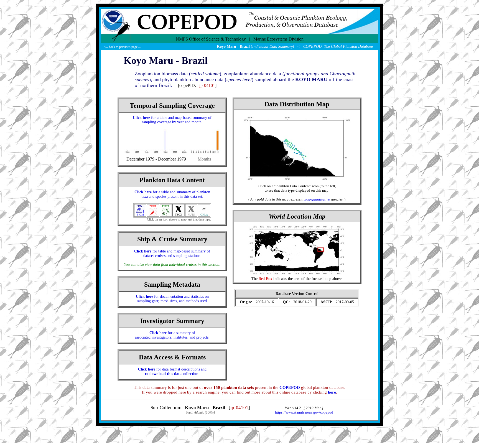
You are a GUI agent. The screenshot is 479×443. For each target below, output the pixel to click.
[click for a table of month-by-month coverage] (172, 153)
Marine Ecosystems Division (278, 39)
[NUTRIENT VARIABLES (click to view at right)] (191, 209)
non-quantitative (317, 199)
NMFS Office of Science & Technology (211, 39)
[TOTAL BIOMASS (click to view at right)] (140, 209)
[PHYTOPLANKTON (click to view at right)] (166, 212)
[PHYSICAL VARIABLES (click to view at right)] (178, 209)
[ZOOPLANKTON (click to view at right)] (153, 212)
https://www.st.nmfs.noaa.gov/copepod (304, 412)
